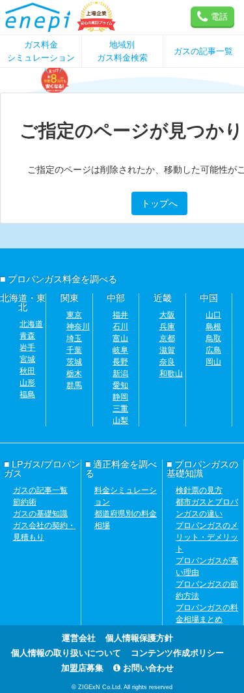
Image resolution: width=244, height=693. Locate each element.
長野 (120, 361)
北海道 (31, 324)
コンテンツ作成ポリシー (177, 653)
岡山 (213, 361)
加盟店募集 (82, 668)
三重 (120, 408)
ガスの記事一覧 (203, 51)
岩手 (27, 347)
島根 (213, 326)
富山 (120, 338)
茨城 (74, 361)
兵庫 (167, 326)
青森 (27, 335)
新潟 (120, 373)
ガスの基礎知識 (40, 513)
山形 (27, 382)
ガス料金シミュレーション (41, 51)
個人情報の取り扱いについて (66, 653)
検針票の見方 (199, 490)
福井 (120, 314)
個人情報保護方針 (139, 638)
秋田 (27, 371)
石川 (120, 326)
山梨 (120, 420)
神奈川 (78, 326)
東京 (74, 314)
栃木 (74, 373)
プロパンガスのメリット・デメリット (207, 537)
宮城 (27, 359)
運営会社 (79, 638)
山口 (213, 314)
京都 (167, 338)
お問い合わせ (147, 668)
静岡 (120, 397)
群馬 (74, 385)
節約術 (24, 502)
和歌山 (171, 373)
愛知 (120, 385)
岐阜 (120, 350)
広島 (213, 350)
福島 (27, 394)
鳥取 (213, 338)
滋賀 (167, 350)
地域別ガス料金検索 (122, 51)
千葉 (74, 350)
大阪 (167, 314)
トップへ (159, 203)
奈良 (167, 361)
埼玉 (74, 338)
